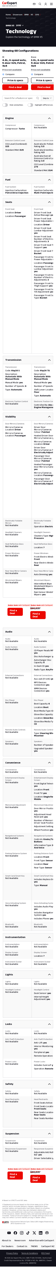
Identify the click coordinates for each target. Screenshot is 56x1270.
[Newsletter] (34, 4)
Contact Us (22, 1246)
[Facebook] (15, 1233)
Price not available (12, 69)
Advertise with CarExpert (41, 1240)
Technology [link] (11, 18)
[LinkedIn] (40, 1233)
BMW (26, 14)
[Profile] (46, 4)
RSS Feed (45, 1253)
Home (8, 14)
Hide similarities (16, 105)
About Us (6, 1240)
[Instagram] (21, 1233)
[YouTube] (9, 1233)
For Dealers (7, 1246)
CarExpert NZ (47, 1246)
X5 (32, 14)
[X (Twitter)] (34, 1233)
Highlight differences (44, 105)
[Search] (40, 4)
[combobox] (19, 25)
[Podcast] (47, 1233)
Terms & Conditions (29, 1253)
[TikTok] (28, 1233)
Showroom (17, 14)
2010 (37, 14)
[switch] (5, 105)
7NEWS (34, 1246)
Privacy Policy (12, 1253)
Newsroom (20, 1240)
